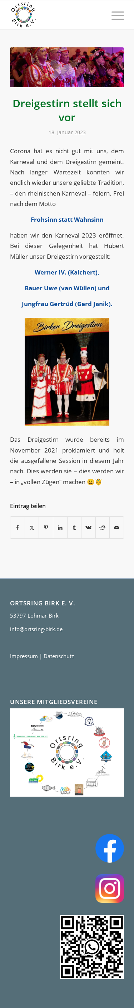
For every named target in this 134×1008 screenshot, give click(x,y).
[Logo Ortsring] (55, 14)
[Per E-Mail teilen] (117, 527)
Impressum (24, 656)
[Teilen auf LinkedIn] (60, 527)
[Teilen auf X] (32, 527)
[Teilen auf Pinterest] (46, 527)
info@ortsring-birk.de (36, 629)
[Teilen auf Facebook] (17, 527)
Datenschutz (59, 656)
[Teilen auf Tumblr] (74, 527)
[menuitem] (114, 14)
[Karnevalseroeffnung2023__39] (67, 67)
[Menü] (114, 14)
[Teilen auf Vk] (88, 527)
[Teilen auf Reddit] (103, 527)
